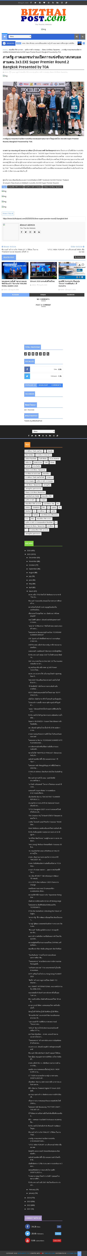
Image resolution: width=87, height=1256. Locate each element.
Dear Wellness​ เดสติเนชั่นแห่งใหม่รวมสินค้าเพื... (45, 828)
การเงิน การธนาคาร (43, 455)
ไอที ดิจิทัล (43, 459)
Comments (56, 385)
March (31, 591)
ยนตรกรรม (38, 462)
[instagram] (62, 2)
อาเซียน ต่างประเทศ (33, 474)
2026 (29, 550)
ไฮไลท (35, 515)
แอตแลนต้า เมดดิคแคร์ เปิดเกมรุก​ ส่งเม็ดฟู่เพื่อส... (45, 651)
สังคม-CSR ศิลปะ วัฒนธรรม (51, 50)
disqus (43, 295)
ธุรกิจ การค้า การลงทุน (32, 50)
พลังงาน (28, 462)
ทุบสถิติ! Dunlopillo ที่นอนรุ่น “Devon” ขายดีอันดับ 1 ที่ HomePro (69, 283)
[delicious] (66, 2)
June (31, 580)
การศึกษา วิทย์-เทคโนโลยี (35, 477)
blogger (15, 295)
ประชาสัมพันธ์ (54, 459)
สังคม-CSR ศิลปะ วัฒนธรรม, (59, 72)
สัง (60, 507)
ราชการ (50, 477)
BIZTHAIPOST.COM (23, 1253)
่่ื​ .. (26, 530)
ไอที (46, 462)
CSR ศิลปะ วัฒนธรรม (33, 485)
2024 (29, 1198)
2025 (29, 554)
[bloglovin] (44, 2)
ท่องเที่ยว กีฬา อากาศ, (27, 72)
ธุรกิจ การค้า (30, 500)
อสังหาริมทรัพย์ (31, 459)
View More (80, 257)
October (32, 565)
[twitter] (35, 2)
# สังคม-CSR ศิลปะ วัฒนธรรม (52, 187)
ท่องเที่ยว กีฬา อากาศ (16, 50)
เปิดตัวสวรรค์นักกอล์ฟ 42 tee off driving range (44, 901)
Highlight (43, 385)
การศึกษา (41, 511)
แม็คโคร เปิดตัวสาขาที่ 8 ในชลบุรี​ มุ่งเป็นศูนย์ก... (45, 699)
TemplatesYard (49, 1253)
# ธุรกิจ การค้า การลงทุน (33, 187)
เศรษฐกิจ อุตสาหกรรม (33, 489)
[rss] (53, 2)
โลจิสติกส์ (36, 507)
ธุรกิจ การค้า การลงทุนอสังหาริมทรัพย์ (39, 522)
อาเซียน (50, 526)
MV (58, 504)
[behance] (57, 2)
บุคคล (54, 507)
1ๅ (34, 511)
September (33, 569)
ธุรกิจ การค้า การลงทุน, (42, 72)
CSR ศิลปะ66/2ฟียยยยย (49, 515)
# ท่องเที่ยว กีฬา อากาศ (15, 187)
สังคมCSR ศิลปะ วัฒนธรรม (35, 526)
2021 (29, 1209)
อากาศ (28, 515)
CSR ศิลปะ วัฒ (49, 504)
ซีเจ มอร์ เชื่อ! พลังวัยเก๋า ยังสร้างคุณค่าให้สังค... (44, 1053)
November (33, 561)
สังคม (52, 462)
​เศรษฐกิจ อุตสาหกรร (33, 534)
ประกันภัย (36, 466)
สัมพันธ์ (28, 511)
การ (27, 519)
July (30, 576)
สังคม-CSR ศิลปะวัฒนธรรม (35, 492)
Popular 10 (30, 385)
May (31, 584)
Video (28, 507)
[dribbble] (48, 2)
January (32, 1193)
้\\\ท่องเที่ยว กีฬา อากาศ (39, 530)
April (31, 587)
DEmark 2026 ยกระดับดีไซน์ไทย (42, 281)
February (32, 1189)
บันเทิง (50, 451)
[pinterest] (39, 2)
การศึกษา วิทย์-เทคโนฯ (74, 43)
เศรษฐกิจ (47, 485)
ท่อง (32, 519)
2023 (29, 1201)
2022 (29, 1205)
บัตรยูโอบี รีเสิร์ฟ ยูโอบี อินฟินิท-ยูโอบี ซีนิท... (43, 1011)
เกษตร (43, 500)
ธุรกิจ (53, 511)
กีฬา (43, 507)
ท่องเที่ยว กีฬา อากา (44, 519)
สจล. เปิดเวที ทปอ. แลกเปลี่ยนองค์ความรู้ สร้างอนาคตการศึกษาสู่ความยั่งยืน (34, 43)
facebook (70, 295)
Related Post (9, 257)
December (33, 557)
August (31, 572)
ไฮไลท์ (28, 466)
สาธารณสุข (30, 481)
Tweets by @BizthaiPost (33, 421)
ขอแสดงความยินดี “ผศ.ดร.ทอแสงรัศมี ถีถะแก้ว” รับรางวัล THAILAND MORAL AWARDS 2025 (14, 283)
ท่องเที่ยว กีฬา (47, 496)
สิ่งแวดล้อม (30, 455)
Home (5, 50)
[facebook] (31, 2)
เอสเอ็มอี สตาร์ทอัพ (32, 496)
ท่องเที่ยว (46, 474)
